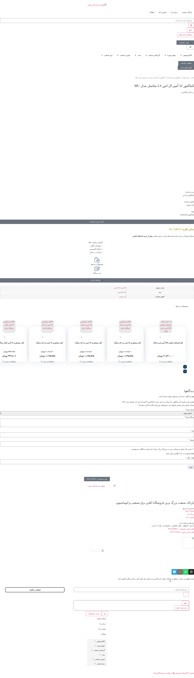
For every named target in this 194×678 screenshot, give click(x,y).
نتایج (190, 30)
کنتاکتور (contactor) (173, 78)
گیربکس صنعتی (154, 55)
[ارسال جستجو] (191, 25)
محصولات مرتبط (97, 264)
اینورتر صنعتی (125, 55)
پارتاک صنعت (187, 12)
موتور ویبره (171, 55)
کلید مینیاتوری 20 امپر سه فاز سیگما (88, 343)
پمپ (139, 55)
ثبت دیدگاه (97, 273)
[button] (97, 367)
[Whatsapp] (185, 572)
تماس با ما (162, 12)
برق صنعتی (108, 55)
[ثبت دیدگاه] (97, 269)
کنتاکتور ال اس (188, 195)
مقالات (151, 12)
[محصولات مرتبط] (97, 260)
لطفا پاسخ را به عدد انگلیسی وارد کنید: (180, 453)
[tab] (105, 613)
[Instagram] (191, 572)
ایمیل (191, 440)
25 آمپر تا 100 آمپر (120, 288)
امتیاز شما (189, 410)
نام (192, 431)
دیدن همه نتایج (181, 608)
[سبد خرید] (190, 47)
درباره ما (174, 12)
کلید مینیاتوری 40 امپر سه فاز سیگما (127, 343)
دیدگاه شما (189, 417)
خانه (192, 78)
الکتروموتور (187, 55)
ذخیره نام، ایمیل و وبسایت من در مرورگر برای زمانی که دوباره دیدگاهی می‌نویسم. (161, 449)
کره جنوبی (122, 297)
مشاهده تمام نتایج (185, 35)
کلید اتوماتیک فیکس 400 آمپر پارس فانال (168, 343)
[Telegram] (174, 572)
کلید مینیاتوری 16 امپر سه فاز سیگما (49, 343)
